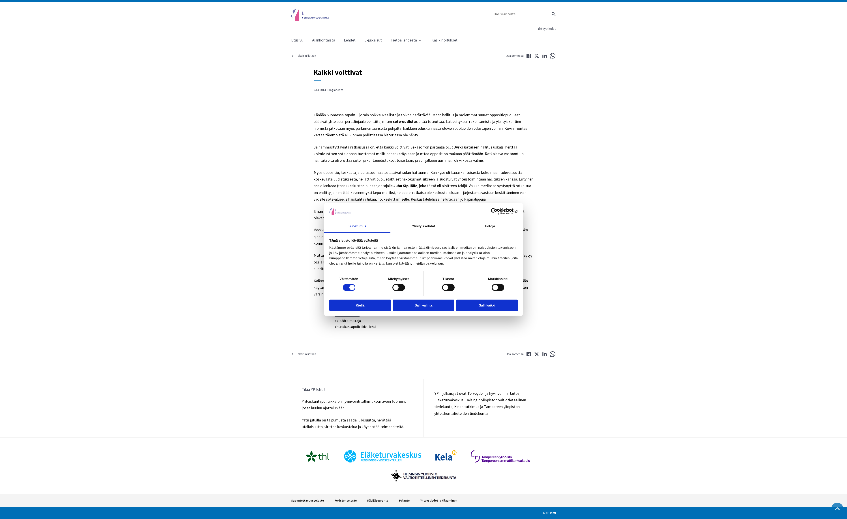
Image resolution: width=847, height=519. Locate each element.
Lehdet (350, 40)
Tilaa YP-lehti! (313, 389)
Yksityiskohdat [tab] (423, 226)
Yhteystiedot (547, 28)
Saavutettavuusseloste (307, 500)
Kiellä (360, 305)
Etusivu (297, 40)
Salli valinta (423, 305)
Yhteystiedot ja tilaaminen (438, 500)
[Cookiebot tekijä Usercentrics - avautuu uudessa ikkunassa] (498, 211)
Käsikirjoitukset (444, 40)
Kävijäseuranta (377, 500)
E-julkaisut (373, 40)
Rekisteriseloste (345, 500)
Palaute (404, 500)
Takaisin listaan (306, 56)
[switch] (398, 287)
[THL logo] (317, 456)
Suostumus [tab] (357, 226)
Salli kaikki (487, 305)
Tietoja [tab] (489, 226)
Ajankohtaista (323, 40)
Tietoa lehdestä (404, 40)
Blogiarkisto (335, 90)
